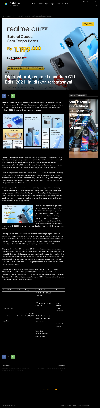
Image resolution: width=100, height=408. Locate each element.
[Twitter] (96, 5)
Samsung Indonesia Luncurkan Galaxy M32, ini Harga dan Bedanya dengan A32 (16, 369)
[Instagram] (87, 1)
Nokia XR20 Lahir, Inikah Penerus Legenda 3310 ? (51, 369)
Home (4, 16)
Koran (9, 16)
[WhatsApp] (13, 96)
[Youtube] (83, 1)
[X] (9, 96)
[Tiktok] (91, 1)
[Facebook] (95, 1)
